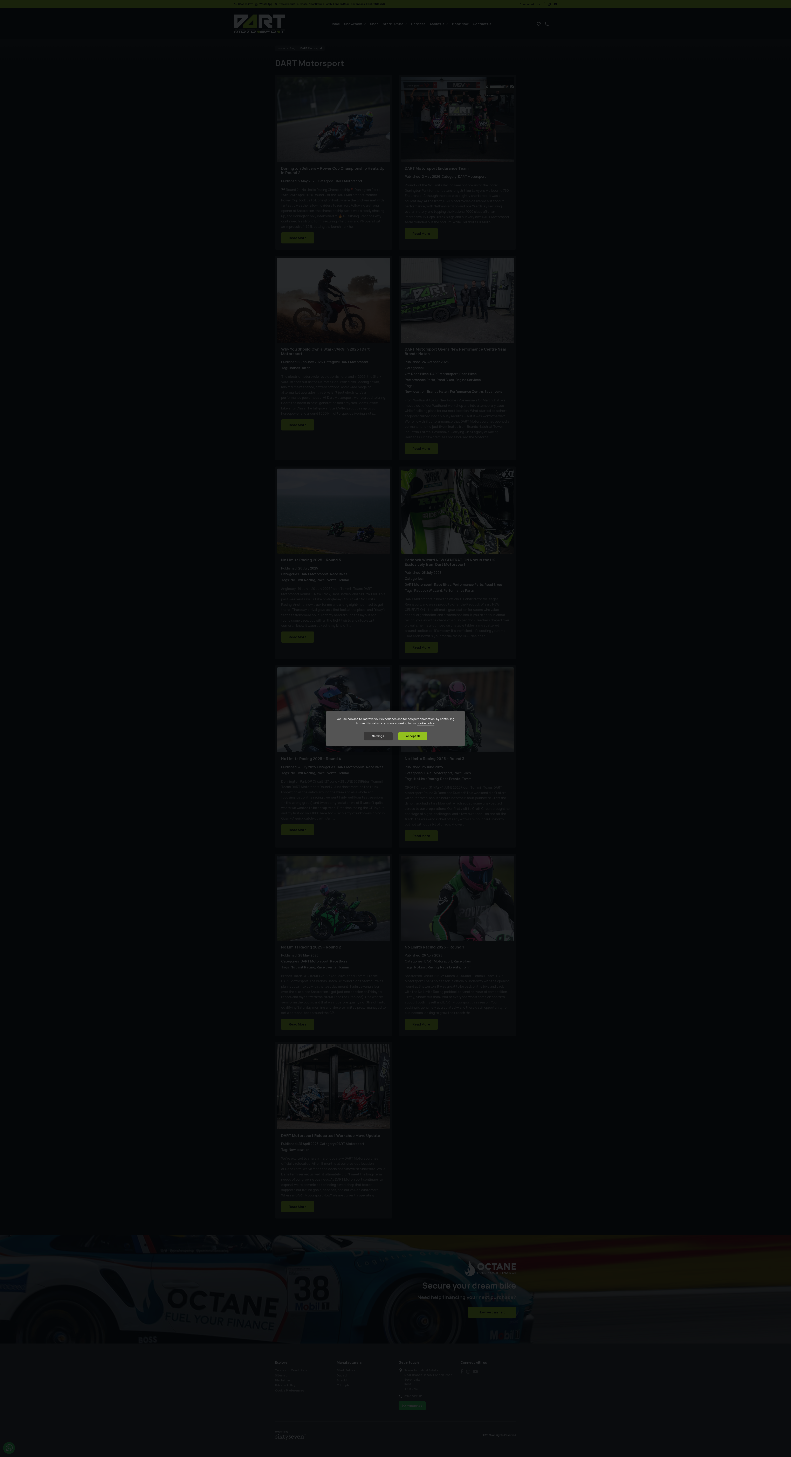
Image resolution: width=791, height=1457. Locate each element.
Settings (378, 736)
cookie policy (425, 723)
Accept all (413, 736)
